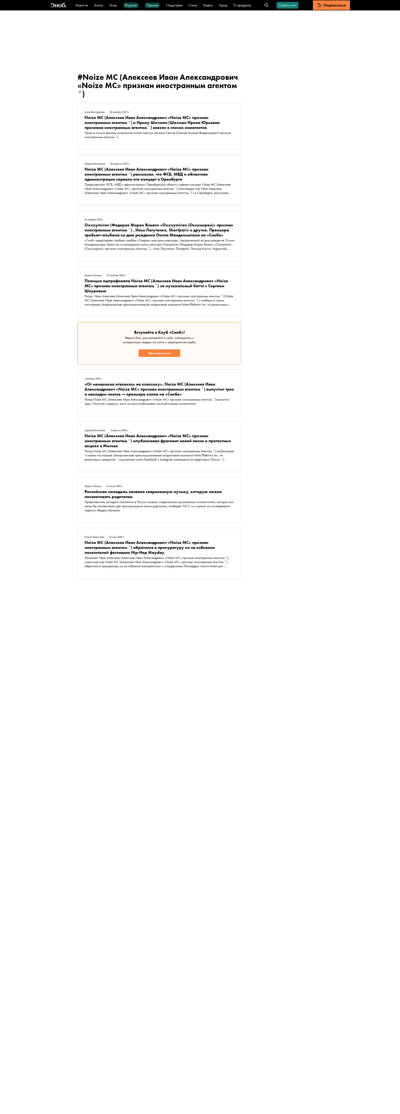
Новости (81, 5)
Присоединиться (159, 353)
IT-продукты (242, 5)
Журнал (131, 5)
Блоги (98, 5)
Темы (113, 5)
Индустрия (174, 5)
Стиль (192, 5)
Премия (152, 5)
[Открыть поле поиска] (266, 5)
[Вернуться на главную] (58, 5)
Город (223, 5)
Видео (208, 5)
